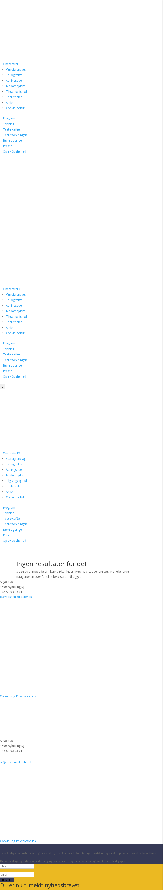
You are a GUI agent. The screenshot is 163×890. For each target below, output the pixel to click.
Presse (7, 146)
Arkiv (9, 102)
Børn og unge (12, 140)
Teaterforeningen (15, 135)
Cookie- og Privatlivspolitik (18, 696)
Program (9, 118)
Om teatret (10, 64)
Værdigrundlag (16, 69)
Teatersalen (14, 97)
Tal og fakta (14, 75)
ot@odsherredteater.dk (16, 597)
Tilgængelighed (16, 91)
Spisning (8, 124)
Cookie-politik (15, 108)
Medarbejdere (15, 86)
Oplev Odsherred (14, 151)
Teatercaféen (12, 129)
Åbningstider (14, 80)
